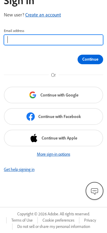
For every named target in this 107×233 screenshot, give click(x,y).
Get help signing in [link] (19, 169)
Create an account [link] (43, 15)
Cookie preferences (58, 220)
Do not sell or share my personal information (53, 226)
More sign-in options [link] (53, 154)
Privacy (90, 220)
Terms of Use (22, 220)
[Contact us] (94, 191)
